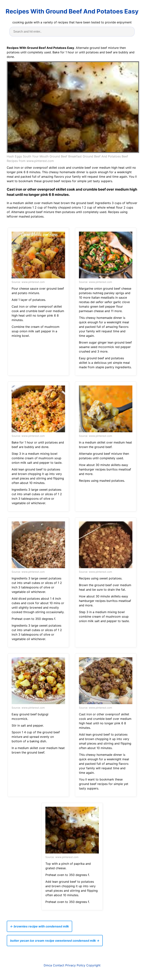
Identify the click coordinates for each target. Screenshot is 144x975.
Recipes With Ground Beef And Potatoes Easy (72, 11)
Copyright (93, 965)
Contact (58, 965)
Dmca (48, 965)
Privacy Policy (75, 965)
